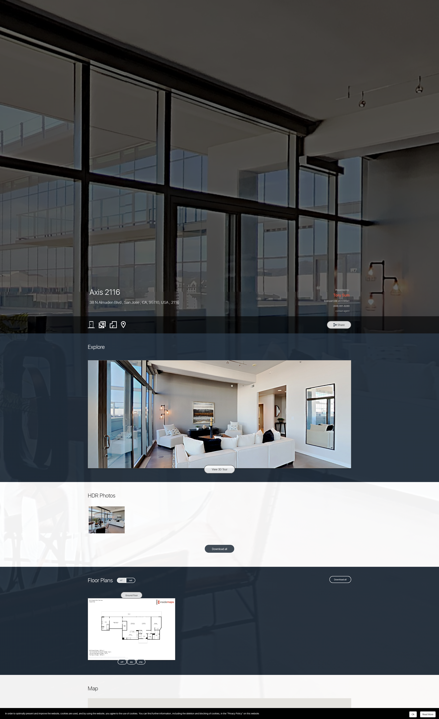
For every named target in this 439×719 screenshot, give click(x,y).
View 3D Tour (219, 469)
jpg (131, 662)
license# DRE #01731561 (336, 301)
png (140, 662)
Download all (219, 549)
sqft (130, 580)
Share (341, 325)
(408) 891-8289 (341, 306)
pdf (122, 662)
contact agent (342, 310)
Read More (427, 714)
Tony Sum (341, 295)
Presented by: (342, 290)
